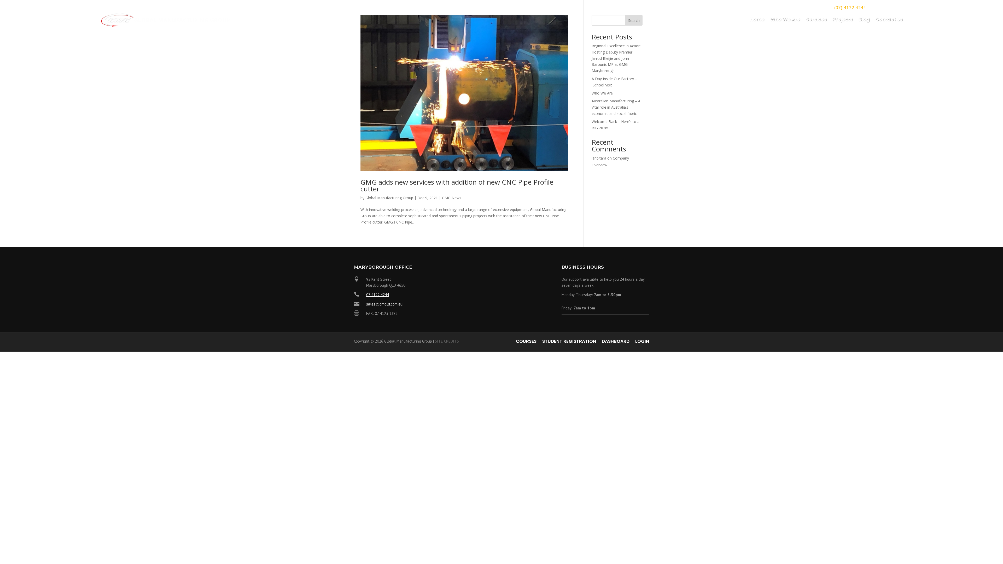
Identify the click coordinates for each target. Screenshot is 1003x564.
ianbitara (599, 158)
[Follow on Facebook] (876, 6)
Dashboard (615, 341)
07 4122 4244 (377, 294)
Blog (864, 19)
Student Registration (569, 341)
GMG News (451, 197)
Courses (526, 341)
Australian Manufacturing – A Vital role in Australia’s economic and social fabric (616, 107)
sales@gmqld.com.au (384, 304)
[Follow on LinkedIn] (887, 6)
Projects (842, 19)
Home (757, 19)
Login (642, 341)
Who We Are (785, 19)
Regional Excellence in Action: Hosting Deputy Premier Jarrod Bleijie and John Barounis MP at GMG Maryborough (616, 58)
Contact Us (889, 19)
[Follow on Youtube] (898, 6)
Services (816, 19)
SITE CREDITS (447, 341)
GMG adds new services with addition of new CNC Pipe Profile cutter (456, 185)
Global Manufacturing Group (389, 197)
